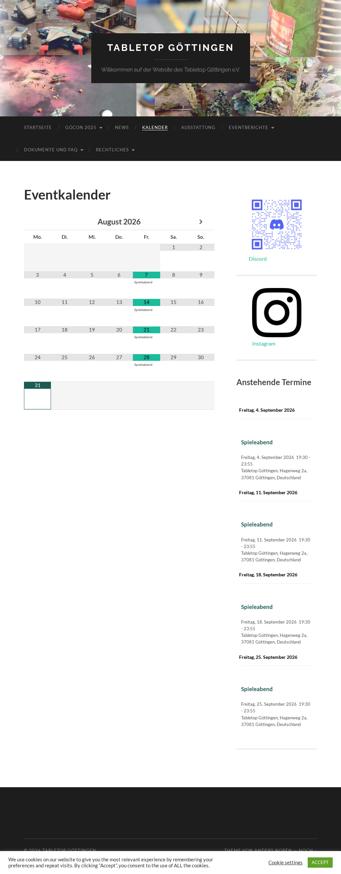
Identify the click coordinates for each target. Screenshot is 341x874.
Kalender (155, 127)
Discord (258, 258)
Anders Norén (273, 850)
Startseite (38, 127)
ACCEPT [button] (320, 862)
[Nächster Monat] (200, 221)
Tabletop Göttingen (170, 47)
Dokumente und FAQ (51, 149)
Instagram (263, 343)
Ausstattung (198, 127)
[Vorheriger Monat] (37, 221)
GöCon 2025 (81, 127)
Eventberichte (248, 127)
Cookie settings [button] (285, 862)
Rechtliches (112, 149)
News (122, 127)
